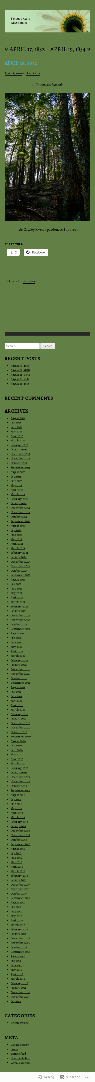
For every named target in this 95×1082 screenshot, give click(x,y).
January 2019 (18, 826)
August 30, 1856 (20, 366)
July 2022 (16, 638)
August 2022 (18, 633)
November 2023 (20, 566)
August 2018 (18, 849)
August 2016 (18, 956)
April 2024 (17, 544)
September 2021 (20, 683)
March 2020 (18, 763)
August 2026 (18, 418)
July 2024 (16, 530)
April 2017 (17, 920)
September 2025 (20, 467)
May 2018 (16, 862)
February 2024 (19, 553)
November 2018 (20, 835)
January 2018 (19, 880)
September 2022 (20, 629)
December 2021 (20, 669)
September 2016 (20, 952)
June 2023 (16, 588)
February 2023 (19, 606)
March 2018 (18, 871)
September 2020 (21, 736)
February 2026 (19, 445)
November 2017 (20, 889)
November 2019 (20, 781)
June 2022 (16, 642)
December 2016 (20, 938)
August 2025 (18, 472)
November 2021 (20, 674)
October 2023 (19, 571)
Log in (14, 1049)
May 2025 (16, 485)
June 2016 (16, 965)
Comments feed (20, 1058)
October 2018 (19, 840)
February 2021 (19, 714)
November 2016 (20, 943)
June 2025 (16, 481)
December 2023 (20, 562)
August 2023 (18, 579)
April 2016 (17, 974)
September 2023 (20, 575)
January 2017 (18, 934)
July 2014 (16, 1001)
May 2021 (16, 700)
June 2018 (16, 858)
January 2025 (19, 503)
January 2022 (19, 665)
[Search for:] (22, 346)
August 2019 (18, 795)
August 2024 (18, 526)
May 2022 (16, 647)
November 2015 (20, 997)
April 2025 (17, 490)
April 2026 (17, 436)
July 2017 (16, 907)
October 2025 (19, 463)
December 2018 (20, 831)
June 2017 (16, 911)
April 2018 (17, 867)
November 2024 (20, 512)
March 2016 (18, 979)
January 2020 (19, 772)
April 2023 (17, 597)
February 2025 (19, 499)
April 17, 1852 (25, 49)
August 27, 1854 (20, 379)
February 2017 (19, 929)
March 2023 (18, 602)
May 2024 (16, 539)
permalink (29, 281)
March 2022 (18, 656)
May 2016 (16, 970)
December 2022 (20, 615)
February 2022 (19, 660)
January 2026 (19, 449)
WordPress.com (20, 1063)
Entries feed (18, 1054)
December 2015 (20, 992)
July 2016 (16, 961)
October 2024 (19, 517)
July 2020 (16, 745)
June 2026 (16, 427)
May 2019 (16, 808)
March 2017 (18, 925)
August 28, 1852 (20, 375)
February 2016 (19, 983)
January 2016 (18, 988)
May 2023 (16, 593)
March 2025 (18, 494)
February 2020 (19, 768)
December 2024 (20, 508)
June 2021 (16, 696)
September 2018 (20, 844)
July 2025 (16, 476)
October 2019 (19, 786)
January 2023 (18, 611)
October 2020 (19, 732)
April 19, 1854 (70, 49)
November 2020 (20, 727)
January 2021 (18, 718)
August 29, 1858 (20, 370)
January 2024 (19, 557)
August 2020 (18, 741)
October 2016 (19, 947)
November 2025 (20, 458)
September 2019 (20, 790)
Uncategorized (20, 1023)
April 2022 (17, 651)
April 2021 (17, 705)
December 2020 (20, 723)
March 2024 (18, 548)
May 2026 (16, 431)
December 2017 (20, 884)
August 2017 (18, 902)
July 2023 (16, 584)
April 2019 (17, 813)
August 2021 (18, 687)
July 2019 (16, 799)
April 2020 (17, 759)
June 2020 (17, 750)
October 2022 (19, 624)
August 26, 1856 (20, 384)
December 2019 (20, 777)
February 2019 (19, 822)
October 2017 (19, 893)
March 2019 (18, 817)
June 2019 (16, 804)
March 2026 (18, 440)
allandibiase (33, 73)
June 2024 (16, 535)
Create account (20, 1045)
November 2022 (20, 620)
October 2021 (19, 678)
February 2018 (19, 876)
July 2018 (16, 853)
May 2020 (16, 754)
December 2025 (20, 454)
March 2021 (18, 709)
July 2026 (16, 422)
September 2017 (20, 898)
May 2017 (16, 916)
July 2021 (16, 692)
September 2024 (20, 521)
